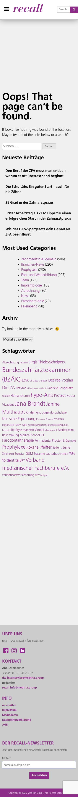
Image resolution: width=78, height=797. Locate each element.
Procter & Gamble (64, 441)
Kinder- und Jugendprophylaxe (46, 412)
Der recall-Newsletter (28, 743)
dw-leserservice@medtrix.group (23, 678)
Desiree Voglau (60, 381)
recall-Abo (9, 705)
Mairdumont (51, 430)
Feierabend (29, 306)
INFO (7, 699)
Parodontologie (32, 301)
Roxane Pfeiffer (39, 448)
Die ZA (8, 388)
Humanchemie (20, 396)
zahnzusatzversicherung (18, 475)
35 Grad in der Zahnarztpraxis (29, 203)
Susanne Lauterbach (47, 454)
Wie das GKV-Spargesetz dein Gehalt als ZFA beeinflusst (37, 232)
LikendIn (22, 650)
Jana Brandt (30, 404)
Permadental (43, 441)
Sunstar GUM (24, 454)
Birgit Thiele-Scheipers (46, 363)
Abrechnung (30, 291)
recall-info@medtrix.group (19, 687)
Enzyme (21, 388)
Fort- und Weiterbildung (39, 275)
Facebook (5, 650)
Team (25, 280)
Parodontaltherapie (18, 441)
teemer (65, 454)
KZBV (18, 425)
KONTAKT (11, 662)
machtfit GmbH (33, 430)
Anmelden (39, 775)
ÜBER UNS (12, 634)
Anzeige (24, 363)
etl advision (32, 388)
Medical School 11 (32, 435)
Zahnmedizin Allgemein (38, 259)
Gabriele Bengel (57, 388)
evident (42, 388)
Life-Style (16, 430)
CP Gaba (34, 381)
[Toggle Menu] (6, 9)
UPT (22, 461)
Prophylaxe (29, 270)
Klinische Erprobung (18, 419)
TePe (72, 454)
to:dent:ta (10, 461)
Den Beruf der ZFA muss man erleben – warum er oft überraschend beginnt (36, 173)
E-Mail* (6, 758)
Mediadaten (10, 715)
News (25, 296)
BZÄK (25, 380)
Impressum (9, 710)
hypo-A (39, 395)
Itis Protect (57, 396)
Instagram (14, 650)
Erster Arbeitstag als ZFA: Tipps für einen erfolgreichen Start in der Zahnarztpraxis (38, 216)
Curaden (43, 381)
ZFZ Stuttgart (41, 475)
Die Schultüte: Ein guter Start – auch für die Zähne (37, 189)
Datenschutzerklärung (16, 720)
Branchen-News (32, 264)
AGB (5, 724)
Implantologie (31, 285)
